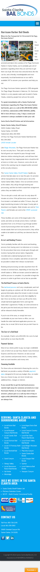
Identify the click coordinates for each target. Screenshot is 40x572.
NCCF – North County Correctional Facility (17, 494)
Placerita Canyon (28, 451)
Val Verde (7, 471)
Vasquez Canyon (28, 471)
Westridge (7, 474)
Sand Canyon (9, 458)
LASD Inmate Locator (8, 142)
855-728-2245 (12, 523)
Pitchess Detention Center (12, 491)
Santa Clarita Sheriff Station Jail (14, 488)
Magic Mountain (9, 148)
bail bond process (10, 287)
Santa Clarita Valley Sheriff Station (16, 173)
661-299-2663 (10, 525)
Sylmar (24, 464)
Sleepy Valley (9, 464)
